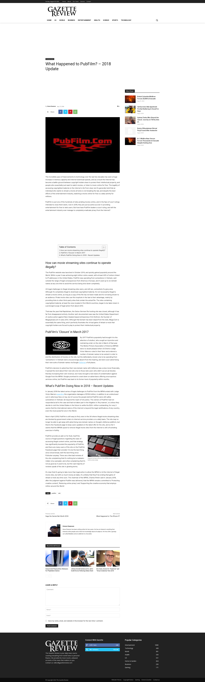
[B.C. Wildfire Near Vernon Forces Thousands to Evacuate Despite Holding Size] (130, 141)
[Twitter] (65, 112)
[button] (157, 20)
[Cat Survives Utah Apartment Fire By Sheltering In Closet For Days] (130, 109)
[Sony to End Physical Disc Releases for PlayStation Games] (57, 558)
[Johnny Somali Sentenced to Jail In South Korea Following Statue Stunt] (82, 558)
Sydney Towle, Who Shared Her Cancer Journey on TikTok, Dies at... (148, 120)
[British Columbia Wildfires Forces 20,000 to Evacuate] (130, 99)
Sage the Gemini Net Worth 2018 (56, 516)
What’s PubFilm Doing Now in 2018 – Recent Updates (80, 255)
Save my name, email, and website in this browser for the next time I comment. (75, 621)
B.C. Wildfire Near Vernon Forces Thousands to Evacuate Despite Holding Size (148, 141)
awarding (60, 394)
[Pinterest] (70, 112)
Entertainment (50, 59)
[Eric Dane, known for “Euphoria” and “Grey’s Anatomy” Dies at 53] (108, 558)
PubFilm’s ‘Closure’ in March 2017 (73, 253)
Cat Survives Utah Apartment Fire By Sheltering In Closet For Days (148, 109)
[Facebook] (60, 112)
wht (59, 493)
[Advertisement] (102, 39)
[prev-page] (46, 576)
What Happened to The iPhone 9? (108, 516)
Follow (115, 649)
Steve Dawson (51, 106)
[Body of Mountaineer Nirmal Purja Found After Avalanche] (130, 131)
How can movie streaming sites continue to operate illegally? (82, 250)
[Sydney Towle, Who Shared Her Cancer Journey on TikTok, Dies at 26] (130, 120)
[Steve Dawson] (54, 530)
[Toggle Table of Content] (102, 247)
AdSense (82, 362)
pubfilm (54, 493)
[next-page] (50, 576)
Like (117, 645)
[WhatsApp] (75, 112)
